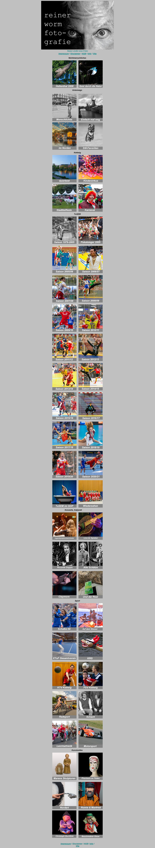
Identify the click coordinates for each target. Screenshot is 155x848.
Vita (94, 54)
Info (89, 54)
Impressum (64, 54)
